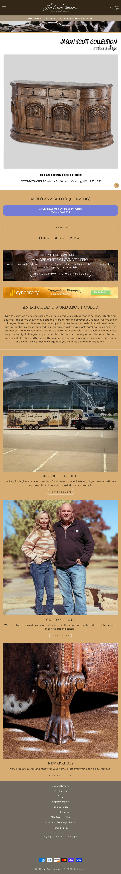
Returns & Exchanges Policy (60, 822)
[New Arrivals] (60, 701)
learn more (60, 635)
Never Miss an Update (60, 837)
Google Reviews (60, 785)
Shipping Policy (60, 801)
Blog (60, 796)
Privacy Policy (60, 806)
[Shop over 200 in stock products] (60, 265)
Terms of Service (60, 811)
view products (60, 775)
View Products (60, 492)
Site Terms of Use (60, 817)
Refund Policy (60, 827)
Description (60, 227)
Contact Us (60, 791)
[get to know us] (60, 557)
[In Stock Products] (60, 414)
